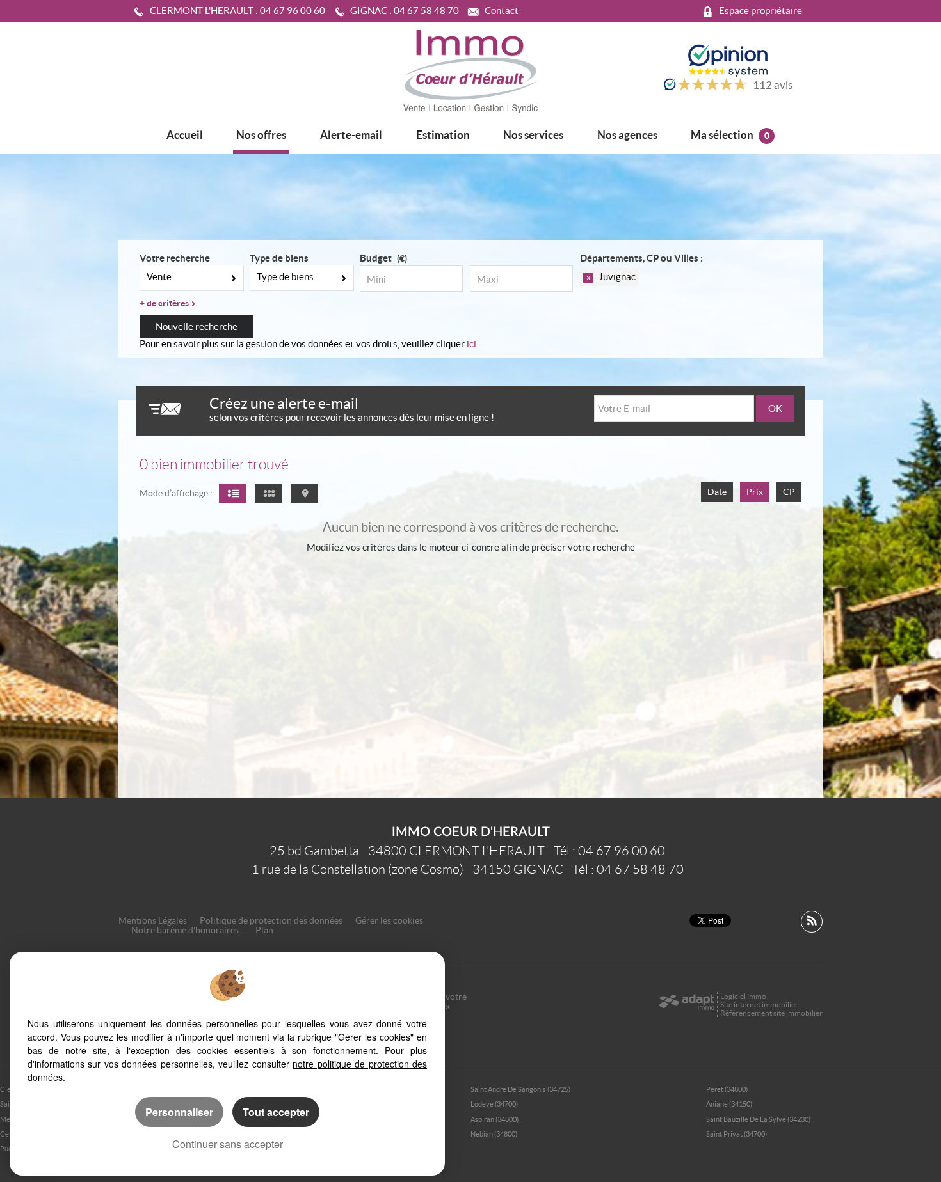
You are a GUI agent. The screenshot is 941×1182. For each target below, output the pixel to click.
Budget (376, 258)
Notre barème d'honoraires (186, 930)
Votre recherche (175, 258)
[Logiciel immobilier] (686, 1005)
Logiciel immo (743, 996)
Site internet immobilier (759, 1004)
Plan (264, 930)
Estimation (443, 135)
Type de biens (279, 258)
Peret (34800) (727, 1089)
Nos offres (261, 135)
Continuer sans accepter (227, 1144)
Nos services (533, 135)
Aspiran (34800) (494, 1119)
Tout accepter (276, 1112)
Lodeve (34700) (494, 1104)
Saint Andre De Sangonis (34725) (520, 1089)
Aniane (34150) (729, 1104)
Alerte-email (351, 135)
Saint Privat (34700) (736, 1134)
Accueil (184, 135)
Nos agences (627, 135)
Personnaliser (179, 1112)
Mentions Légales (152, 921)
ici (471, 343)
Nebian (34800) (493, 1134)
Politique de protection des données (271, 921)
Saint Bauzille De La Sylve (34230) (758, 1119)
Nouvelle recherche (196, 326)
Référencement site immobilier (771, 1013)
